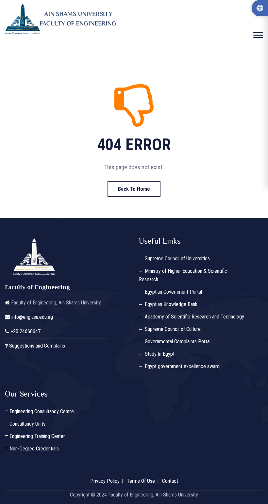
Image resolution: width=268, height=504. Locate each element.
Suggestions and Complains (37, 346)
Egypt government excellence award (182, 366)
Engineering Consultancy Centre (41, 411)
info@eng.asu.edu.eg (32, 317)
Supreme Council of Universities (177, 258)
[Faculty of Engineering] (62, 19)
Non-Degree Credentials (34, 449)
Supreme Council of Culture (173, 329)
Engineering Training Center (37, 436)
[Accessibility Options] (260, 8)
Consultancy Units (27, 424)
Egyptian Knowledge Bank (171, 304)
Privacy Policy (105, 481)
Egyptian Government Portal (173, 292)
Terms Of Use (141, 481)
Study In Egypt (160, 354)
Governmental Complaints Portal (177, 341)
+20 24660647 (25, 331)
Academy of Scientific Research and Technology (194, 317)
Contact (170, 481)
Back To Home (134, 189)
